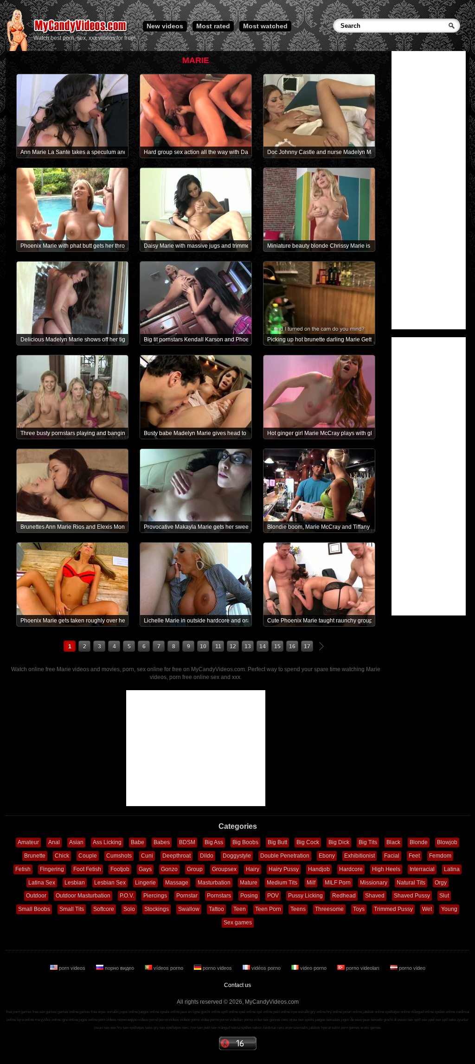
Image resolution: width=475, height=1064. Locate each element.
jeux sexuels (373, 1020)
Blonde (419, 842)
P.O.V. (127, 895)
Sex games (238, 922)
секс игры (289, 1020)
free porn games (19, 1012)
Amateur (28, 842)
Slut (444, 895)
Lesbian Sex (110, 882)
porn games (350, 1028)
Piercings (155, 895)
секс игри (284, 1028)
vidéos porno (266, 968)
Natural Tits (411, 882)
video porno (313, 968)
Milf (311, 882)
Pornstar (187, 895)
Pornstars (219, 895)
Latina (452, 869)
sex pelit (203, 1028)
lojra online (25, 1020)
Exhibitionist (359, 855)
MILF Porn (338, 882)
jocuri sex (101, 1028)
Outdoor (36, 895)
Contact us (237, 985)
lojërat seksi (330, 1028)
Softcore (103, 909)
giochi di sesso (395, 1020)
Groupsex (224, 869)
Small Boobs (34, 909)
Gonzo (169, 869)
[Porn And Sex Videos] (80, 32)
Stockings (156, 909)
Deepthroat (176, 855)
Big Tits (368, 842)
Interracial (422, 869)
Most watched (265, 26)
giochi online (210, 1012)
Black (393, 842)
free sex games (44, 1012)
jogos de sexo (351, 1020)
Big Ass (214, 842)
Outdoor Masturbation (83, 895)
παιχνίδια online (48, 1020)
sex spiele (306, 1020)
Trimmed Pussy (393, 909)
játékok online (373, 1012)
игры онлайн (108, 1012)
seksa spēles (241, 1028)
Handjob (319, 869)
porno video (411, 968)
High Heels (386, 869)
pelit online (281, 1012)
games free (88, 1012)
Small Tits (71, 909)
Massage (176, 882)
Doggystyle (237, 855)
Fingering (52, 869)
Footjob (119, 869)
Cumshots (119, 855)
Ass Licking (107, 842)
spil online (264, 1012)
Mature (248, 882)
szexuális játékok (306, 1028)
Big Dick (338, 842)
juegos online (149, 1012)
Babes (162, 842)
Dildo (206, 855)
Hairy (252, 869)
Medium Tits (282, 882)
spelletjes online (397, 1012)
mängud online (422, 1012)
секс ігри (189, 1028)
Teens (298, 909)
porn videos (72, 968)
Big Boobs (245, 842)
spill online (229, 1012)
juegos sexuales (327, 1020)
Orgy (441, 882)
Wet (427, 909)
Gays (145, 869)
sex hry (116, 1028)
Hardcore (351, 869)
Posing (249, 895)
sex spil (442, 1020)
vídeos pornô (148, 1020)
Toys (359, 909)
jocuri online (352, 1012)
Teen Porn (268, 909)
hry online (334, 1012)
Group (195, 869)
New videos (165, 26)
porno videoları (363, 968)
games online (68, 1012)
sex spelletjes (133, 1028)
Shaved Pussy (412, 895)
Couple (87, 855)
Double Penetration (284, 855)
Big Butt (277, 842)
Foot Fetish (87, 869)
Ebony (327, 855)
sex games (271, 1020)
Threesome (329, 909)
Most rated (213, 26)
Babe (137, 842)
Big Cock (307, 842)
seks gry (152, 1028)
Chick (62, 855)
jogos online (128, 1012)
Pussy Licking (305, 895)
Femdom (440, 855)
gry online (318, 1012)
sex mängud (220, 1028)
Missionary (373, 882)
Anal (54, 842)
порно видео (119, 968)
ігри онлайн (300, 1012)
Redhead (344, 895)
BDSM (187, 842)
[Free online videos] (17, 49)
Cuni (147, 855)
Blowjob (447, 842)
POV (273, 895)
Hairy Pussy (284, 869)
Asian (76, 842)
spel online (247, 1012)
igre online (70, 1020)
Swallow (188, 909)
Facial (391, 855)
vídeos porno (168, 968)
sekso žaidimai (264, 1028)
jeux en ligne (190, 1012)
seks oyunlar (459, 1020)
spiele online (170, 1012)
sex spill (414, 1020)
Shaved (375, 895)
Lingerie (145, 882)
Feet (414, 855)
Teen (239, 909)
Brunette (34, 855)
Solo (129, 909)
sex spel (428, 1020)
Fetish (23, 869)
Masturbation (214, 882)
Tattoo (216, 909)
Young (449, 909)
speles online (445, 1012)
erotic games (370, 1028)
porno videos (217, 968)
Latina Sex (41, 882)
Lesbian (74, 882)
